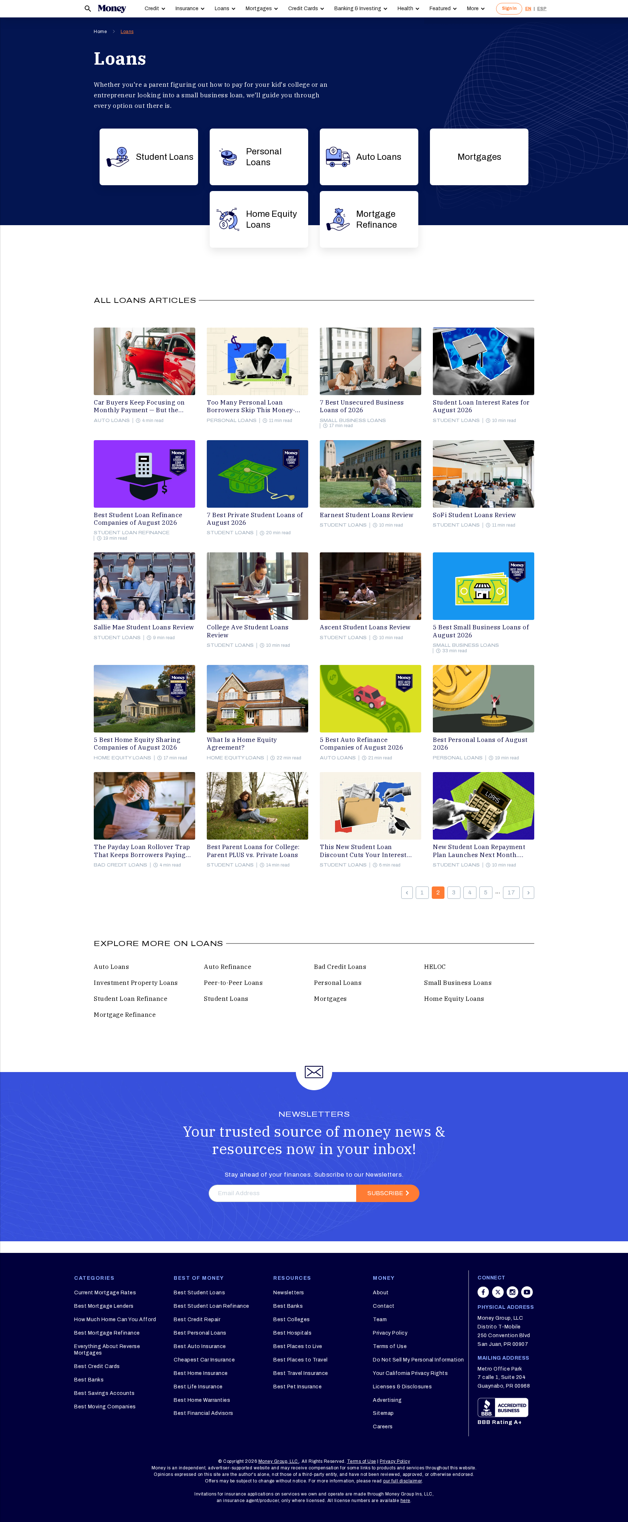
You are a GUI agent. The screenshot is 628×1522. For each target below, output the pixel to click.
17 (511, 892)
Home (100, 31)
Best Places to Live (297, 1346)
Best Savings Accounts (104, 1393)
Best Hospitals (292, 1333)
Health (405, 8)
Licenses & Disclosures (402, 1386)
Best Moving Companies (105, 1406)
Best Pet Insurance (297, 1386)
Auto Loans (378, 157)
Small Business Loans (353, 420)
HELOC (435, 967)
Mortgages (259, 8)
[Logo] (111, 8)
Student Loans (164, 157)
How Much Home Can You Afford (115, 1319)
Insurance (187, 8)
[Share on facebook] (483, 1292)
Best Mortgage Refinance (107, 1333)
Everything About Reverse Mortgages (107, 1350)
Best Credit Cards (97, 1366)
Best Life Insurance (198, 1386)
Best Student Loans (199, 1292)
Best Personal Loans (200, 1333)
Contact (384, 1306)
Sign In (509, 8)
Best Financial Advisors (203, 1413)
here (405, 1500)
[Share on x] (498, 1292)
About (381, 1292)
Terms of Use (390, 1346)
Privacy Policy (390, 1333)
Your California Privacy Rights (410, 1373)
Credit (152, 8)
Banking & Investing (357, 8)
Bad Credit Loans (120, 865)
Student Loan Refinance (132, 532)
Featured (440, 8)
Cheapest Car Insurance (204, 1360)
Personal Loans (264, 157)
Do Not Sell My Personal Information (418, 1360)
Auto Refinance (227, 967)
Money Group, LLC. (278, 1461)
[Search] (87, 8)
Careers (383, 1426)
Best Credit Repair (197, 1319)
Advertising (387, 1400)
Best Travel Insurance (300, 1373)
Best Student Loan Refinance (211, 1306)
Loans (222, 8)
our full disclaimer (402, 1481)
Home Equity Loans (271, 219)
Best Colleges (291, 1319)
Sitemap (383, 1413)
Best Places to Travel (300, 1360)
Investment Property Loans (136, 983)
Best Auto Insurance (200, 1346)
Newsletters (288, 1292)
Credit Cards (303, 8)
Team (380, 1319)
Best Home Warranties (202, 1400)
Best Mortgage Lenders (104, 1306)
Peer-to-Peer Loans (233, 983)
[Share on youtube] (527, 1292)
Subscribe (385, 1193)
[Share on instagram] (512, 1292)
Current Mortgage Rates (105, 1292)
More (473, 8)
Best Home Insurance (201, 1373)
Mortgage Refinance (376, 219)
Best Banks (89, 1380)
